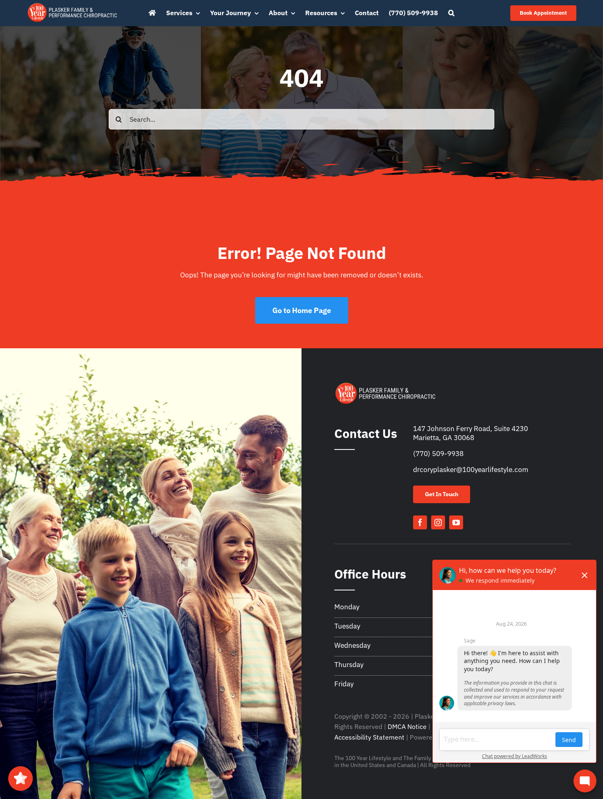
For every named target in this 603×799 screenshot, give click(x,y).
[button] (451, 13)
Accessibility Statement (369, 737)
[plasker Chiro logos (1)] (73, 4)
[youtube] (456, 522)
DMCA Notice (407, 726)
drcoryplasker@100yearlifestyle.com (470, 469)
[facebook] (420, 522)
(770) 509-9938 (438, 453)
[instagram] (438, 522)
